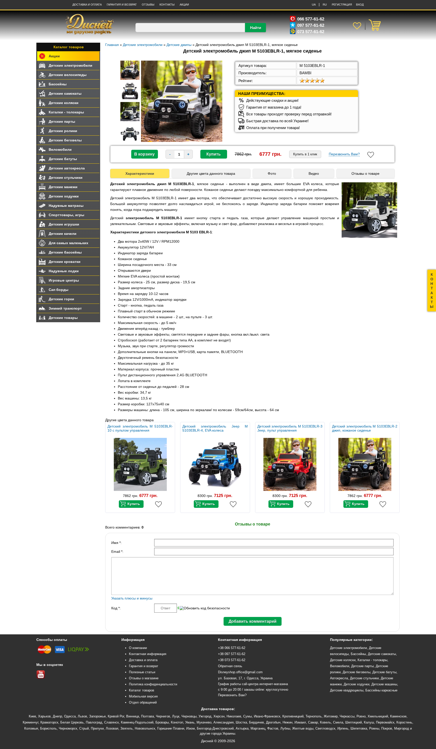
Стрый (84, 728)
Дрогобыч (273, 722)
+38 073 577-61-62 (231, 660)
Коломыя (31, 728)
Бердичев (256, 722)
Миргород (401, 728)
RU (325, 4)
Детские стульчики (66, 178)
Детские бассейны (65, 252)
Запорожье (97, 716)
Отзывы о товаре (365, 173)
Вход (360, 4)
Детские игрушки (64, 224)
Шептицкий (353, 722)
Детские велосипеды (68, 75)
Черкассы (347, 716)
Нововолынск (145, 728)
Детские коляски (63, 103)
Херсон (219, 716)
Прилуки (97, 728)
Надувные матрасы (66, 206)
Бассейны (58, 84)
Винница (132, 716)
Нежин (287, 722)
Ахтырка (242, 728)
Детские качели (62, 234)
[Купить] (131, 504)
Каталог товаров (68, 47)
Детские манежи (63, 187)
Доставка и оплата (87, 4)
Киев (32, 716)
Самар (313, 722)
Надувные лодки (64, 271)
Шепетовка (358, 728)
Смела (338, 722)
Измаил (300, 722)
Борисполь (48, 728)
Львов (82, 716)
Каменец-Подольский (137, 722)
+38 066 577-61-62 (231, 648)
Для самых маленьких (68, 243)
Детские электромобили (70, 65)
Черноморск (68, 728)
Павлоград (94, 722)
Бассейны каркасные (381, 690)
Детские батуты (63, 159)
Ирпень (342, 728)
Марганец (258, 728)
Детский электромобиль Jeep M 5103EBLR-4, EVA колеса (215, 428)
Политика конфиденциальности (153, 684)
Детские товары (63, 318)
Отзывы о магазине (143, 678)
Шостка (241, 722)
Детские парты (62, 121)
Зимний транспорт (65, 308)
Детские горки (61, 299)
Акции (184, 4)
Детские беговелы (65, 140)
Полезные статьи (142, 672)
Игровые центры (64, 280)
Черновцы (189, 716)
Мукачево (204, 722)
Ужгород (205, 716)
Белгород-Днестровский (215, 728)
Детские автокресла (67, 168)
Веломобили (60, 149)
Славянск (111, 722)
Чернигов (163, 716)
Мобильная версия (143, 696)
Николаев (234, 716)
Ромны (374, 728)
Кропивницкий (293, 716)
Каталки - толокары (66, 112)
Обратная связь (230, 666)
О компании (138, 648)
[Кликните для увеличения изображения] (181, 101)
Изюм (190, 728)
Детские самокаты (65, 93)
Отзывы (148, 4)
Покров (386, 728)
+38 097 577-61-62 (231, 654)
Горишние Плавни (170, 728)
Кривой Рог (116, 716)
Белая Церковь (72, 722)
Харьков (44, 716)
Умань (190, 722)
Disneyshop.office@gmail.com (240, 672)
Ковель (325, 722)
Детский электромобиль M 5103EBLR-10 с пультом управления (140, 428)
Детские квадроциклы (346, 690)
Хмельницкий (378, 716)
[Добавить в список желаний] (370, 155)
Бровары (162, 722)
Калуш (369, 722)
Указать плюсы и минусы (131, 598)
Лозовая (112, 728)
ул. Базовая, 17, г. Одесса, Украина (245, 678)
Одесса (70, 716)
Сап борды (58, 290)
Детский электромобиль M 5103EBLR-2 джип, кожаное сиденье (364, 428)
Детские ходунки (64, 196)
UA (314, 4)
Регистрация (342, 4)
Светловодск (325, 728)
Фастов (272, 728)
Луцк (175, 716)
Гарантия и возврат (143, 666)
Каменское (398, 716)
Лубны (285, 728)
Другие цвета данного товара (211, 173)
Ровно (361, 716)
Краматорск (49, 722)
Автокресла (339, 678)
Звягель (126, 728)
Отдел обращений (143, 702)
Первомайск (385, 722)
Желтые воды (302, 728)
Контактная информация (147, 654)
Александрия (223, 722)
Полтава (147, 716)
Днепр (57, 716)
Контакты (167, 4)
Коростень (404, 722)
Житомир (331, 716)
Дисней (207, 741)
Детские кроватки (64, 262)
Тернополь (314, 716)
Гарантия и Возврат (122, 4)
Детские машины (384, 684)
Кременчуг (30, 722)
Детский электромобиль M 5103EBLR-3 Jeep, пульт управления (290, 428)
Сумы (247, 716)
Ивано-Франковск (267, 716)
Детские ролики (63, 131)
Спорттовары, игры (66, 215)
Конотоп (177, 722)
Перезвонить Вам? (344, 154)
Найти (255, 28)
